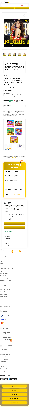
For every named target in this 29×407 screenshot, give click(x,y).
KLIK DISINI (14, 157)
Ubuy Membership (4, 275)
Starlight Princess (4, 352)
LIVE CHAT (15, 402)
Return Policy (3, 296)
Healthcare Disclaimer (5, 280)
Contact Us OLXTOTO (5, 256)
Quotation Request (5, 259)
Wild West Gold (4, 359)
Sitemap (2, 263)
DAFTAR (22, 7)
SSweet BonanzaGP (5, 354)
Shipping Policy (4, 271)
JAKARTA (2, 366)
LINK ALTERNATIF (15, 398)
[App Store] (4, 379)
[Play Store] (13, 379)
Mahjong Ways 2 (4, 357)
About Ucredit (3, 304)
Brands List (3, 292)
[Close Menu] (1, 3)
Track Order (3, 266)
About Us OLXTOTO (5, 254)
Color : (7, 105)
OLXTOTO (5, 75)
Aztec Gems (3, 364)
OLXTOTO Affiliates (5, 306)
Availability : (6, 101)
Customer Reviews (5, 294)
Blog (1, 299)
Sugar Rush (3, 361)
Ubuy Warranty (4, 278)
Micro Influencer (4, 273)
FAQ (1, 301)
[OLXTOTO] (7, 2)
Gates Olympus (4, 349)
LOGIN (7, 7)
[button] (24, 15)
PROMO (15, 386)
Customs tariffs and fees (6, 268)
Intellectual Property (5, 261)
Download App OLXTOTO (6, 289)
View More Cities (4, 369)
